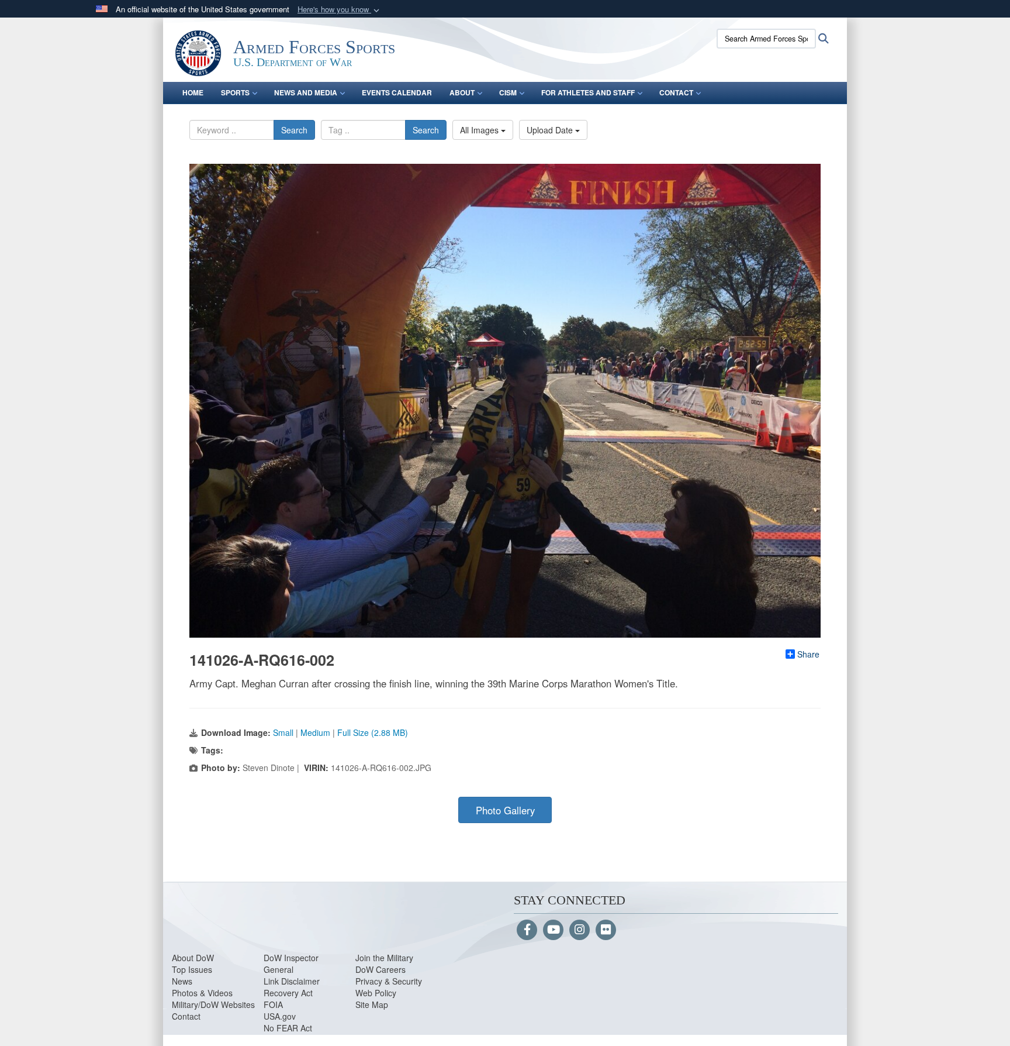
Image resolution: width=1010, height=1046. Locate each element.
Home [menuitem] (192, 92)
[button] (340, 10)
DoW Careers (380, 969)
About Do (189, 958)
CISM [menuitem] (508, 92)
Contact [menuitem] (676, 92)
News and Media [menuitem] (305, 92)
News (182, 981)
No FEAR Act (288, 1028)
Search (294, 130)
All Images (480, 130)
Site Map (371, 1004)
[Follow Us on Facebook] (527, 930)
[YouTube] (553, 930)
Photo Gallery (505, 810)
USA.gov (280, 1016)
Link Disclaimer (292, 981)
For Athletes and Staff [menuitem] (588, 92)
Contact (186, 1016)
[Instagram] (579, 930)
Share (808, 654)
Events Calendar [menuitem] (397, 92)
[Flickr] (606, 930)
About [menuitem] (462, 92)
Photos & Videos (202, 993)
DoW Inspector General (291, 963)
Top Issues (192, 969)
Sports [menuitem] (235, 92)
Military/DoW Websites (213, 1004)
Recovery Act (288, 993)
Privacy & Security (388, 981)
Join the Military (384, 958)
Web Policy (375, 993)
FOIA (273, 1004)
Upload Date (551, 130)
